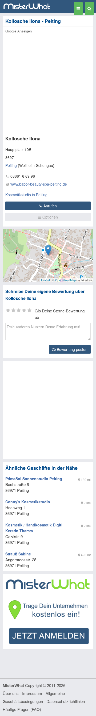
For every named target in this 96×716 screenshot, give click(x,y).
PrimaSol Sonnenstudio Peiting (33, 478)
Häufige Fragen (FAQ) (22, 709)
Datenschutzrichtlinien (65, 701)
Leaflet (45, 280)
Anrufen (49, 205)
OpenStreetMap (65, 280)
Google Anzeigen (18, 31)
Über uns (11, 693)
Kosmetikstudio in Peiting (26, 194)
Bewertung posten (71, 349)
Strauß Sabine (18, 553)
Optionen (49, 217)
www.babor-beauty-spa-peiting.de (38, 184)
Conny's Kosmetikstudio (27, 501)
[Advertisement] (48, 83)
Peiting (11, 165)
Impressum (32, 693)
